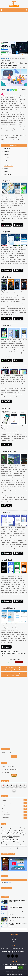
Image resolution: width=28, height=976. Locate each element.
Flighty (5, 160)
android (13, 828)
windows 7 (10, 832)
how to (17, 828)
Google (12, 839)
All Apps (14, 775)
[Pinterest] (20, 785)
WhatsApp (4, 844)
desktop (8, 828)
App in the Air (7, 171)
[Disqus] (14, 697)
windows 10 (20, 830)
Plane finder (6, 157)
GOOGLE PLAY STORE (19, 835)
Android (22, 828)
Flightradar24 (7, 149)
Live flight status (7, 174)
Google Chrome (14, 841)
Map (2, 655)
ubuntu (15, 830)
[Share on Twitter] (11, 90)
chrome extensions (21, 846)
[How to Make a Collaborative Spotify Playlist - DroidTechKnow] (4, 925)
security (6, 830)
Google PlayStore (22, 841)
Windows (23, 832)
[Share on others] (16, 90)
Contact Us (8, 974)
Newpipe (17, 839)
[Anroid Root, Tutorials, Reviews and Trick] (14, 4)
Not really (19, 662)
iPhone (14, 846)
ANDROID (3, 837)
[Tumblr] (14, 790)
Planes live (6, 168)
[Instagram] (24, 785)
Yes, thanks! (9, 662)
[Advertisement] (14, 26)
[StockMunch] (14, 48)
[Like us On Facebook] (8, 956)
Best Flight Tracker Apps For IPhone (9, 653)
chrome (3, 828)
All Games (13, 756)
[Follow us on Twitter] (12, 956)
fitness (9, 844)
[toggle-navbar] (1, 10)
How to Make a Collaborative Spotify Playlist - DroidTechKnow (18, 924)
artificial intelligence (16, 844)
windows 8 (4, 832)
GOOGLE (11, 835)
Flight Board (6, 163)
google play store (5, 835)
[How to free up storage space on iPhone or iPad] (4, 913)
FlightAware (6, 151)
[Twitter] (11, 785)
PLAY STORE (9, 837)
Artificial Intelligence (5, 839)
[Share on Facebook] (8, 90)
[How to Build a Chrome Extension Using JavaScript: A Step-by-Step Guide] (4, 908)
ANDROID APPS (16, 837)
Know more (18, 952)
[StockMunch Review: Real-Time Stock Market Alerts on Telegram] (4, 902)
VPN (2, 830)
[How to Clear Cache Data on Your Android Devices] (4, 919)
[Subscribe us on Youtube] (16, 956)
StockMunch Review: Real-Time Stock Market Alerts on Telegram (18, 901)
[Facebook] (7, 785)
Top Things (7, 58)
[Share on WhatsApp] (13, 90)
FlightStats (6, 154)
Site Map (20, 974)
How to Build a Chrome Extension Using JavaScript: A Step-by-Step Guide (16, 906)
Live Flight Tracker (21, 653)
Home (2, 58)
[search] (26, 10)
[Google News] (3, 785)
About (14, 941)
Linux (19, 832)
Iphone (15, 832)
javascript (4, 846)
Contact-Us (14, 937)
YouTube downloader (6, 841)
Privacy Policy (14, 939)
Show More (14, 848)
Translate (10, 882)
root (11, 830)
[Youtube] (16, 785)
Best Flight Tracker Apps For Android (11, 651)
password (9, 846)
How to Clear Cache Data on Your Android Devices (17, 918)
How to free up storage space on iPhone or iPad (17, 912)
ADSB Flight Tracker (8, 165)
